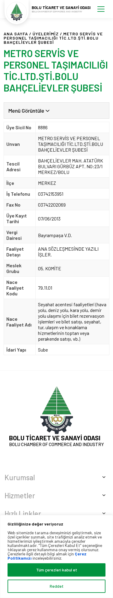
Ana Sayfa (16, 33)
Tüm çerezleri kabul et (56, 569)
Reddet (57, 586)
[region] (56, 556)
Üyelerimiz (46, 33)
